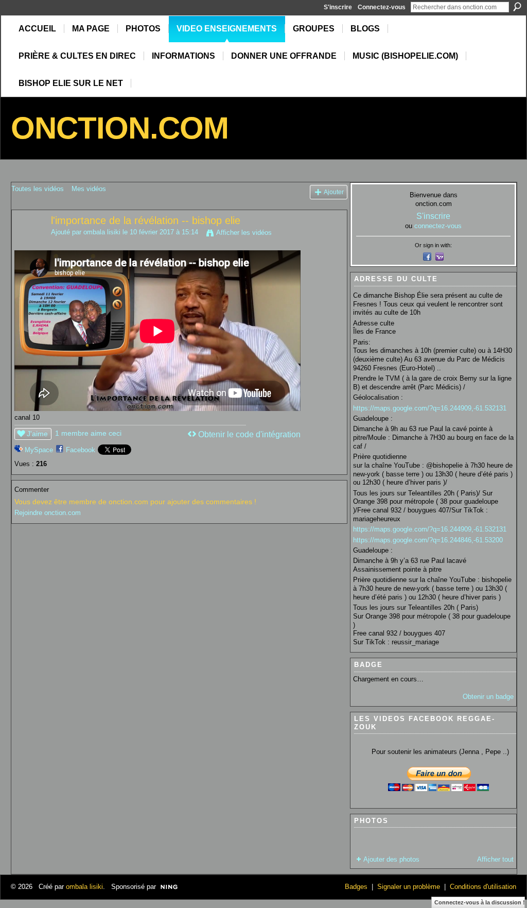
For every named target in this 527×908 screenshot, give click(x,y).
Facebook (80, 450)
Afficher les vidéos (244, 232)
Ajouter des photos (391, 859)
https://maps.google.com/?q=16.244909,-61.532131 (429, 408)
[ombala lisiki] (30, 243)
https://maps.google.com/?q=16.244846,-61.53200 (428, 540)
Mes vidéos (89, 189)
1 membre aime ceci (88, 433)
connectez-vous (438, 226)
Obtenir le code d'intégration (249, 434)
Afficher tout (495, 859)
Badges (356, 886)
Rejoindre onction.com (47, 513)
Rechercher (517, 6)
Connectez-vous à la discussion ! (479, 902)
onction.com (120, 128)
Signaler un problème (408, 886)
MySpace (39, 450)
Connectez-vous (382, 7)
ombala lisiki (101, 232)
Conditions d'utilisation (483, 886)
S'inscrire (338, 7)
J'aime (37, 434)
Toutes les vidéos (37, 189)
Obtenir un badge (488, 696)
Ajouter (334, 192)
